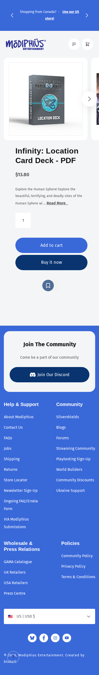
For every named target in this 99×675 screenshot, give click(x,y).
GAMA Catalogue (18, 562)
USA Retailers (16, 583)
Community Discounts (75, 480)
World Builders (69, 469)
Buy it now (51, 262)
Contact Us (13, 427)
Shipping (11, 459)
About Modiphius (18, 417)
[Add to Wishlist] (51, 285)
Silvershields (67, 417)
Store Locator (15, 480)
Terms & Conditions (78, 577)
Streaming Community (75, 448)
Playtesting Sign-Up (73, 459)
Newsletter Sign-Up (21, 490)
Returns (10, 469)
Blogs (61, 427)
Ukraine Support (70, 490)
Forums (62, 438)
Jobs (7, 448)
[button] (12, 15)
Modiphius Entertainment (40, 655)
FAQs (8, 438)
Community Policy (77, 556)
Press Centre (14, 593)
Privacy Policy (73, 566)
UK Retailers (14, 572)
